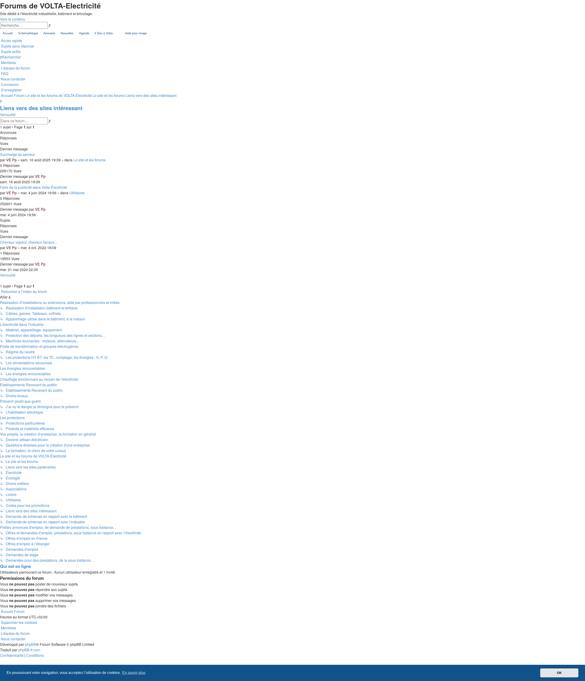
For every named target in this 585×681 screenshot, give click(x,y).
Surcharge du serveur (17, 154)
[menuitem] (17, 46)
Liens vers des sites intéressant (41, 108)
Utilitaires (77, 192)
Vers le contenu (12, 19)
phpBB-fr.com (29, 649)
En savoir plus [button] (133, 673)
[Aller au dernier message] (46, 176)
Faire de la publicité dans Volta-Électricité (33, 187)
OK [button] (559, 673)
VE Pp (11, 159)
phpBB (30, 644)
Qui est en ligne (15, 566)
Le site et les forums (89, 159)
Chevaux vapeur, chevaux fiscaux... (28, 242)
